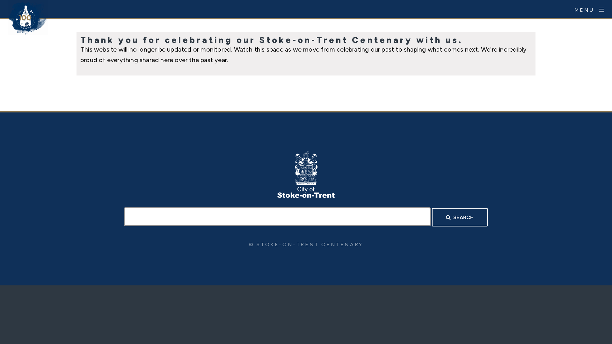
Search (463, 217)
